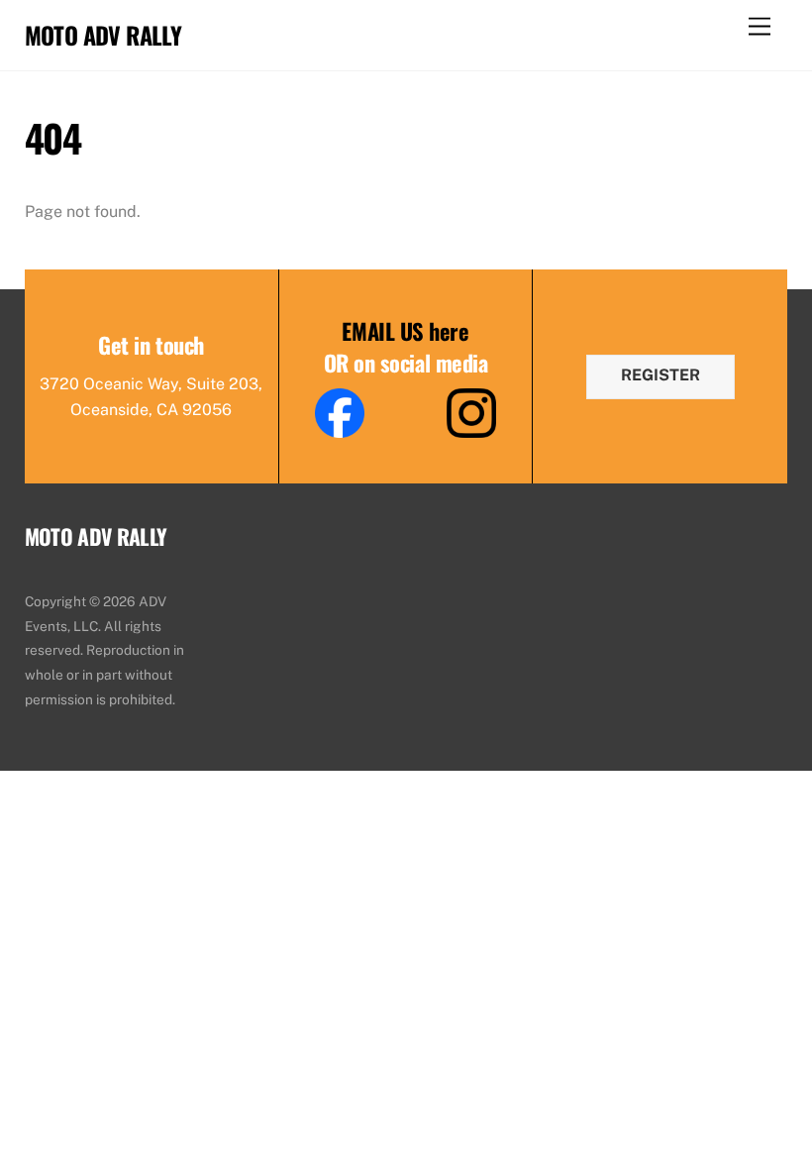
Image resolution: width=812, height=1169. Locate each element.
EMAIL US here (405, 330)
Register (660, 375)
